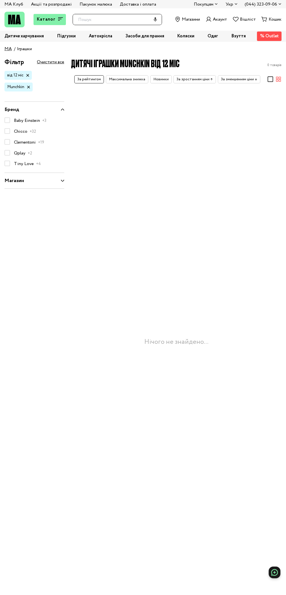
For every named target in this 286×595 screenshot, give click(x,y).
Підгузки (66, 36)
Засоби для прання (144, 36)
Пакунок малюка (96, 4)
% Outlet (269, 36)
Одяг (213, 36)
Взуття (238, 36)
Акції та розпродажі (51, 4)
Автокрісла (100, 36)
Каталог (46, 19)
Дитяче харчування (24, 36)
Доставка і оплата (138, 4)
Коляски (185, 36)
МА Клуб (13, 4)
